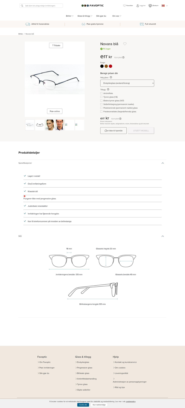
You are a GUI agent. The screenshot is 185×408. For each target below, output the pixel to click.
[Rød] (110, 66)
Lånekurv (155, 5)
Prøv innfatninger (46, 367)
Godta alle (83, 404)
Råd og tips (120, 387)
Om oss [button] (115, 15)
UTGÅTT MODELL (141, 130)
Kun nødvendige (99, 404)
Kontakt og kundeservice (126, 362)
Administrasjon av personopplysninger (129, 381)
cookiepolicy (130, 401)
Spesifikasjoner (25, 163)
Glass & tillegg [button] (84, 15)
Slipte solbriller (83, 389)
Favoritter (129, 5)
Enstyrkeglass (83, 362)
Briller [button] (68, 15)
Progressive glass (84, 367)
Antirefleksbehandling (87, 378)
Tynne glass (82, 384)
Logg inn (142, 5)
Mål (20, 236)
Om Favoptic (45, 362)
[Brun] (106, 66)
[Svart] (102, 66)
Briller (20, 34)
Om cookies (120, 367)
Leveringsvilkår (121, 373)
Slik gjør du (101, 15)
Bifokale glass (83, 373)
